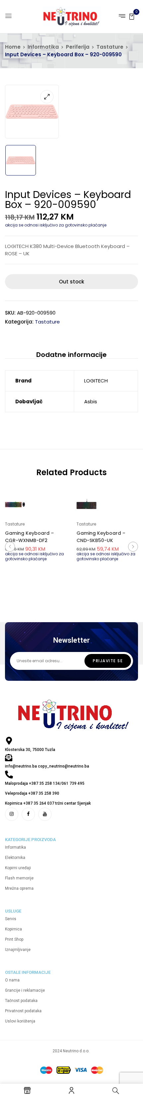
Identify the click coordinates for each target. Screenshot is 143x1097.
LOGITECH (96, 380)
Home (13, 46)
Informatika (43, 46)
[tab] (71, 354)
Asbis (90, 401)
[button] (132, 16)
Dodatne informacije (71, 354)
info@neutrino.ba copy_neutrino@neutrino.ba (47, 766)
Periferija (77, 46)
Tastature (109, 46)
